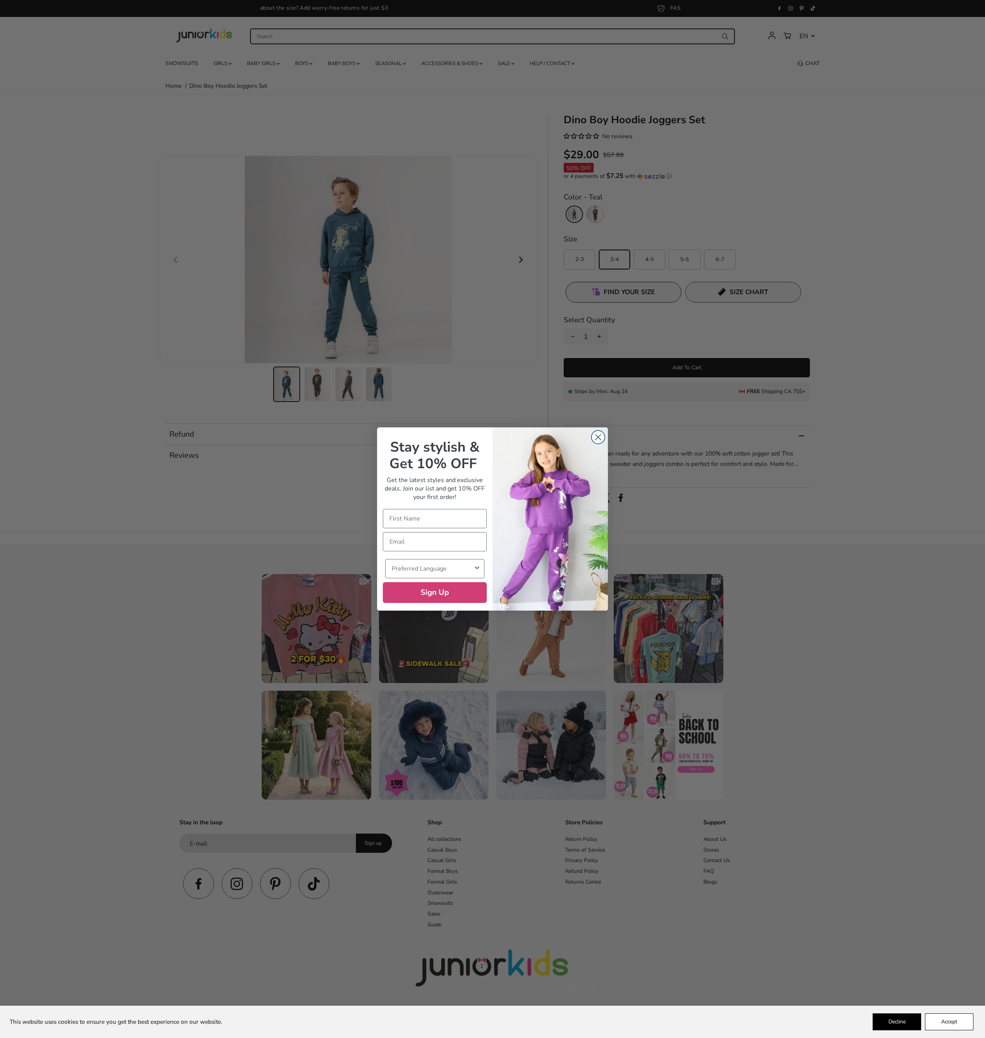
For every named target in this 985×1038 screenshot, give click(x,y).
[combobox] (432, 568)
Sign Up (435, 592)
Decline (897, 1021)
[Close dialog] (598, 437)
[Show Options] (477, 568)
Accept (949, 1021)
